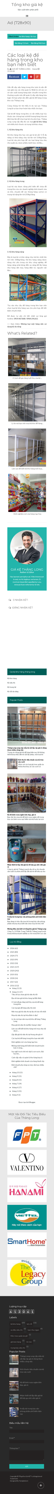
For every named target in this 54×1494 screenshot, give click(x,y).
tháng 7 (15, 1084)
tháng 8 (15, 1080)
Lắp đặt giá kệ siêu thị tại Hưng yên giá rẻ (27, 1034)
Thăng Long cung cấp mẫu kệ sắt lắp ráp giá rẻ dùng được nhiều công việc (32, 1359)
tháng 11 (15, 992)
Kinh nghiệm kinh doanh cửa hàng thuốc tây (28, 1061)
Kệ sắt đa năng (12, 691)
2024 (12, 956)
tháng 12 (15, 988)
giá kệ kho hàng (40, 121)
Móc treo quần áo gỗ (19, 1336)
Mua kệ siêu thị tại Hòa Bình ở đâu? (25, 1015)
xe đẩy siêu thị (16, 1330)
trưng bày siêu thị (18, 1348)
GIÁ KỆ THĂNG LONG (21, 69)
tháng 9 (15, 1076)
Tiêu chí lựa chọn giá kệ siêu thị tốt (24, 994)
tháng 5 (15, 1091)
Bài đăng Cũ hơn (21, 43)
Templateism (23, 1481)
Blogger (32, 1102)
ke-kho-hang (24, 36)
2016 (12, 986)
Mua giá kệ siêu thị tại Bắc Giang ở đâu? (26, 1025)
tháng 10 (15, 1072)
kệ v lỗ (29, 1324)
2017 (12, 982)
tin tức (29, 1342)
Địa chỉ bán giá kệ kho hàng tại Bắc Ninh (26, 998)
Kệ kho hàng (12, 678)
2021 (12, 967)
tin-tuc (33, 36)
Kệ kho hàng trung (16, 181)
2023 (12, 959)
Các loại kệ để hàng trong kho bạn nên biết (28, 1038)
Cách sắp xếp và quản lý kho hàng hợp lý (27, 1057)
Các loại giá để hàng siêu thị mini (24, 1008)
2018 (12, 978)
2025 (12, 952)
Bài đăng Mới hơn (38, 43)
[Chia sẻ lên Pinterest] (31, 76)
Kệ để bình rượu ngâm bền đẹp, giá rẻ (21, 815)
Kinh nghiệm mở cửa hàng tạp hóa (24, 1042)
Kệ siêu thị (11, 683)
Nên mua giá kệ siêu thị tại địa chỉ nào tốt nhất (29, 1012)
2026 (12, 948)
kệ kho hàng (15, 1324)
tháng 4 (15, 1095)
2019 (12, 974)
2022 (12, 963)
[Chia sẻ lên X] (24, 76)
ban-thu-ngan (33, 1330)
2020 (12, 971)
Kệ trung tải (11, 687)
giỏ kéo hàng (16, 1342)
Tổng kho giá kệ (27, 4)
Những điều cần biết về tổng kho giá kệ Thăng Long (26, 929)
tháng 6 (15, 1087)
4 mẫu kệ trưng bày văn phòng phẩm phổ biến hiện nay (31, 1411)
